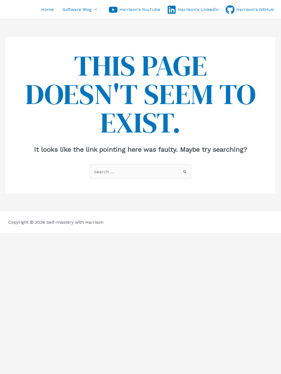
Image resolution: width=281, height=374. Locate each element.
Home (47, 9)
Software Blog (77, 9)
